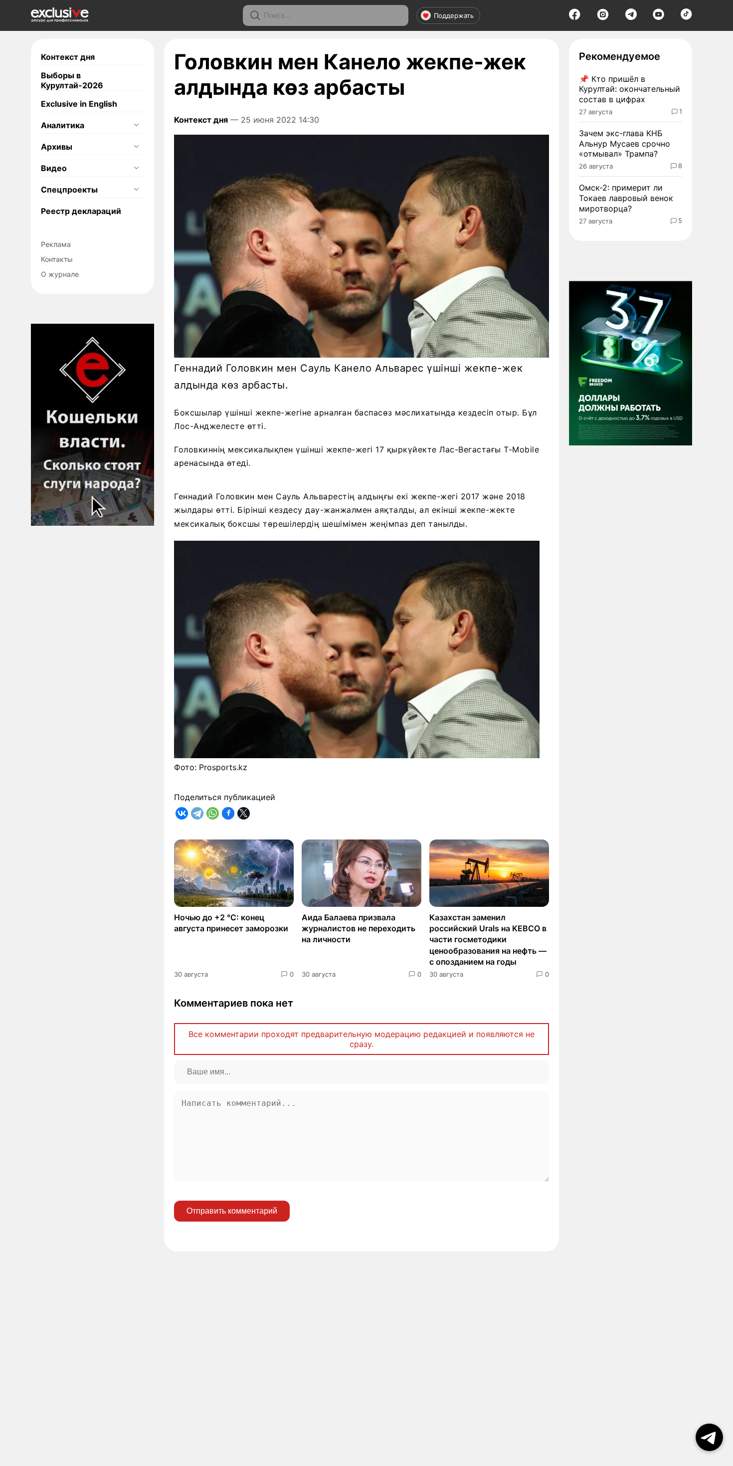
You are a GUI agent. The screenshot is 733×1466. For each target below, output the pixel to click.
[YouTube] (658, 17)
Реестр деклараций (81, 211)
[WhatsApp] (212, 813)
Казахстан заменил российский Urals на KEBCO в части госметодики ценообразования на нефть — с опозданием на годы (488, 939)
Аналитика (62, 125)
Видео (54, 168)
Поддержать (454, 15)
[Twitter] (243, 813)
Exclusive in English (79, 104)
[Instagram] (603, 17)
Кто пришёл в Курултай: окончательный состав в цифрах (629, 89)
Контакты (57, 259)
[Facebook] (574, 17)
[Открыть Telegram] (709, 1437)
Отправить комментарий (231, 1211)
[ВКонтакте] (182, 813)
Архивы (56, 147)
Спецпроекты (69, 190)
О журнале (60, 274)
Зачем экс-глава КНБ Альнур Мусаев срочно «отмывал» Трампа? (624, 143)
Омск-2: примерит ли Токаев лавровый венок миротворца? (626, 198)
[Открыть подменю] (136, 125)
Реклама (56, 244)
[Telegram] (631, 17)
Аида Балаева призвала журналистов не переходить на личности (358, 928)
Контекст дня (68, 57)
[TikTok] (686, 17)
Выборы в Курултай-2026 (72, 80)
